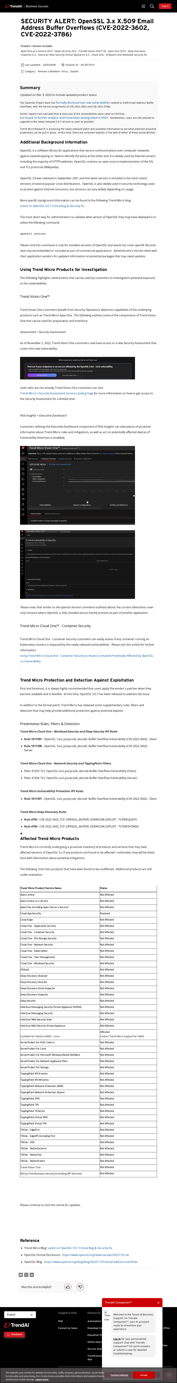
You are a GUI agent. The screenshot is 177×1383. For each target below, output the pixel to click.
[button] (143, 6)
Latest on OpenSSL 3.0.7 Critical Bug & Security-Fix (80, 1248)
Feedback (16, 1334)
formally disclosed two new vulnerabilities (83, 103)
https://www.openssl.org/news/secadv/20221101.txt (95, 1255)
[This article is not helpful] (80, 1287)
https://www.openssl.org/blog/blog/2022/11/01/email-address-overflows (91, 1262)
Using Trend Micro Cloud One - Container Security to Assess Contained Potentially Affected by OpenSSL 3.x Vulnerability (86, 658)
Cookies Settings (119, 1374)
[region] (88, 1375)
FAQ (60, 1321)
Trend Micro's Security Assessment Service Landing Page (56, 393)
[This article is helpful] (67, 1287)
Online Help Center (98, 1342)
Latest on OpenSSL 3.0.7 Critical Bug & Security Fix (52, 206)
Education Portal (97, 1335)
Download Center (97, 1328)
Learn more (42, 1379)
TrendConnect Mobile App (99, 1358)
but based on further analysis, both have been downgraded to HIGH (64, 118)
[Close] (171, 1375)
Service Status (95, 1349)
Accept (144, 1374)
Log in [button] (165, 6)
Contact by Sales (67, 1328)
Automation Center (98, 1321)
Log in (117, 1339)
